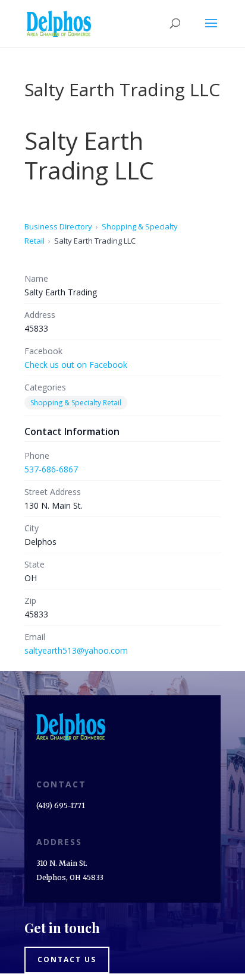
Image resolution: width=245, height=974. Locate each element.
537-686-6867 (51, 469)
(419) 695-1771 (60, 805)
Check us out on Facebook (75, 364)
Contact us (66, 959)
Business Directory (58, 226)
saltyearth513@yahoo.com (76, 650)
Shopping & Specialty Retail (75, 403)
